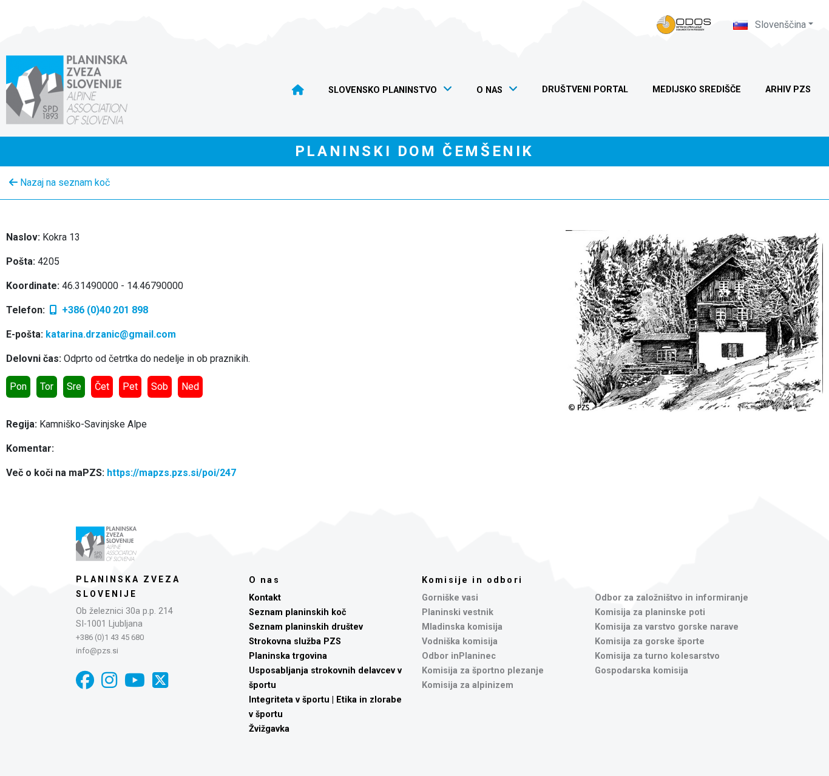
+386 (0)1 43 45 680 (110, 637)
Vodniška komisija (460, 641)
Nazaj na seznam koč (64, 182)
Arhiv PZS (788, 89)
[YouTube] (134, 680)
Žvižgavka (269, 729)
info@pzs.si (97, 650)
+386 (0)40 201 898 (103, 310)
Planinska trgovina (288, 656)
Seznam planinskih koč (298, 612)
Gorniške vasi (450, 598)
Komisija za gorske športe (650, 641)
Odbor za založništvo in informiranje (671, 598)
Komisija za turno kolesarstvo (657, 656)
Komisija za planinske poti (650, 612)
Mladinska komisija (462, 627)
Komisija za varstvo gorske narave (667, 627)
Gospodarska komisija (641, 670)
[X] (160, 680)
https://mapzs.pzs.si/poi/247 (171, 472)
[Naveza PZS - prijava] (684, 24)
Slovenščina (779, 24)
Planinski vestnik (457, 612)
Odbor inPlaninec (459, 656)
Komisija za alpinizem (467, 685)
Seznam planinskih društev (306, 627)
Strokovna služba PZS (295, 641)
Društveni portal (585, 89)
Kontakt (265, 598)
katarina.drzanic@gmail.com (111, 334)
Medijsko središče (696, 89)
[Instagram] (109, 680)
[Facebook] (85, 680)
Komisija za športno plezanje (483, 670)
